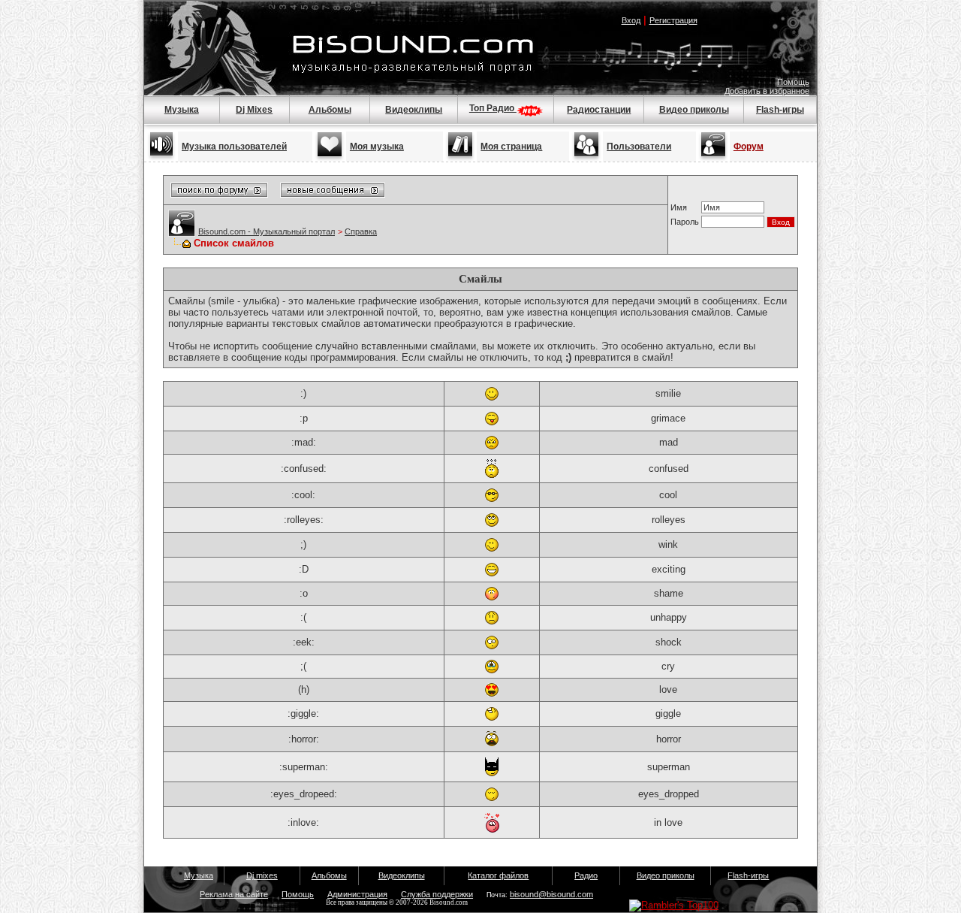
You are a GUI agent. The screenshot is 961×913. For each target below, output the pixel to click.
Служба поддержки (437, 894)
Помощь (793, 81)
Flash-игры (780, 109)
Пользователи (639, 146)
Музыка (181, 109)
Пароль (684, 221)
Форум (749, 146)
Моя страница (511, 146)
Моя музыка (377, 146)
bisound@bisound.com (551, 894)
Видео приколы (694, 109)
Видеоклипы (413, 109)
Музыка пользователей (234, 146)
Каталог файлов (498, 875)
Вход (631, 20)
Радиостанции (599, 109)
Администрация (357, 894)
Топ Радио (493, 108)
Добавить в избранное (767, 90)
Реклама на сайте (234, 894)
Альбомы (330, 109)
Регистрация (673, 20)
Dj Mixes (254, 109)
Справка (361, 231)
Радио (586, 875)
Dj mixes (262, 875)
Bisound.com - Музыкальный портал (266, 231)
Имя (678, 207)
